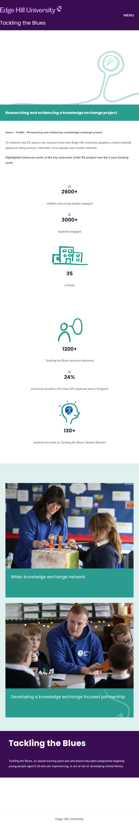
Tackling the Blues (23, 22)
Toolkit (20, 132)
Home (9, 132)
